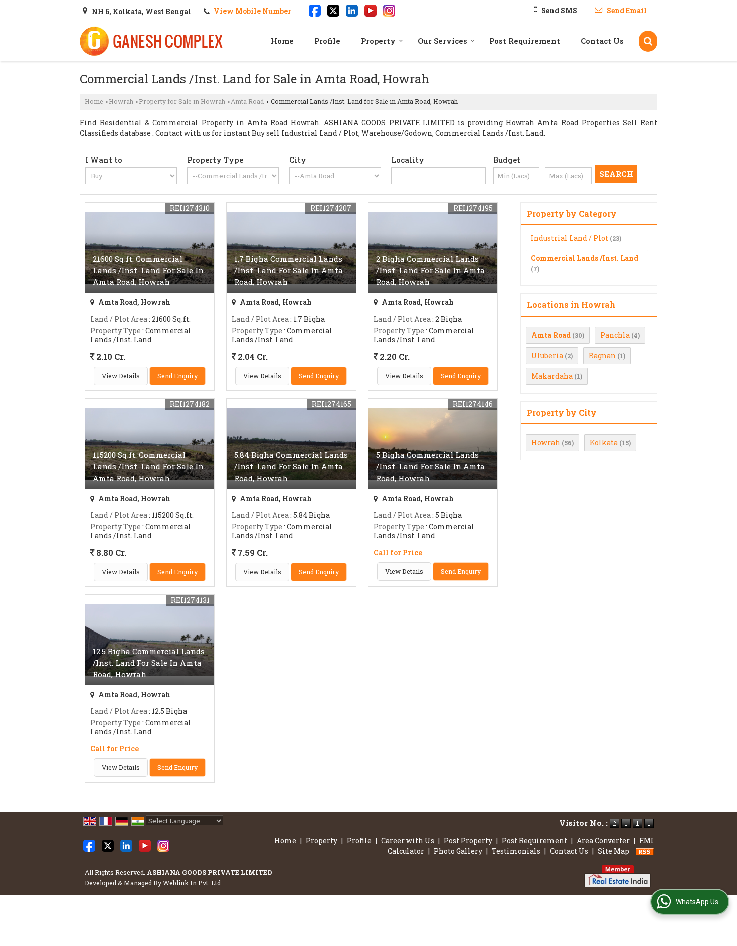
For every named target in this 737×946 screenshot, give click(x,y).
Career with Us (407, 840)
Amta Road (247, 101)
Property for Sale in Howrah (182, 101)
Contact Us (602, 41)
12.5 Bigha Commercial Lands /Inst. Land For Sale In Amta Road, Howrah (149, 662)
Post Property (468, 840)
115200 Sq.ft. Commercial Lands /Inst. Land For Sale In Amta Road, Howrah (148, 466)
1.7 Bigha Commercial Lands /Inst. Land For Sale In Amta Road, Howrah (288, 270)
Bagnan (602, 355)
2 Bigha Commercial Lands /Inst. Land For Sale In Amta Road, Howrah (430, 270)
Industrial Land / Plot (569, 238)
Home (282, 41)
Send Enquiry (177, 376)
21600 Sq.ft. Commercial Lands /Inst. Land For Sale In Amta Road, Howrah (148, 270)
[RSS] (645, 851)
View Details (121, 376)
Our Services (442, 41)
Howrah (121, 101)
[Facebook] (315, 10)
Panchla (615, 335)
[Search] (648, 41)
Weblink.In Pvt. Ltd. (192, 883)
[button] (252, 11)
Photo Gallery (458, 851)
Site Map (613, 851)
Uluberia (547, 355)
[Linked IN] (352, 10)
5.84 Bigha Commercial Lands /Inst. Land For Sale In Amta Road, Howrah (291, 466)
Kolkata (604, 442)
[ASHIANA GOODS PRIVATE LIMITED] (152, 41)
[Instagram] (389, 10)
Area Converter (603, 840)
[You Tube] (370, 10)
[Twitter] (333, 10)
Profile (327, 41)
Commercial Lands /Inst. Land (584, 258)
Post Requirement (524, 41)
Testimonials (516, 851)
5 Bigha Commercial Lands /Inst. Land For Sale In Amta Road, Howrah (430, 466)
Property (378, 41)
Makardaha (552, 376)
